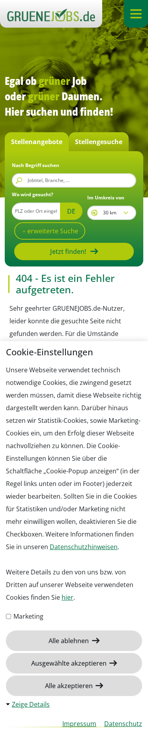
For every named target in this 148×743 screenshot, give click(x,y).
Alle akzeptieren (69, 685)
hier (67, 597)
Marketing (27, 616)
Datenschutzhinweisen (84, 546)
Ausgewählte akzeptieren (69, 663)
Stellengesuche (98, 141)
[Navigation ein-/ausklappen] (136, 14)
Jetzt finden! (68, 251)
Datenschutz (123, 723)
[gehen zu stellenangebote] (51, 14)
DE (71, 211)
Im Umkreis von (105, 197)
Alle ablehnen (69, 640)
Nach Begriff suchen (35, 165)
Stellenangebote (36, 141)
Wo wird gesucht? (32, 194)
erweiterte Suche (52, 231)
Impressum (79, 723)
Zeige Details (31, 704)
